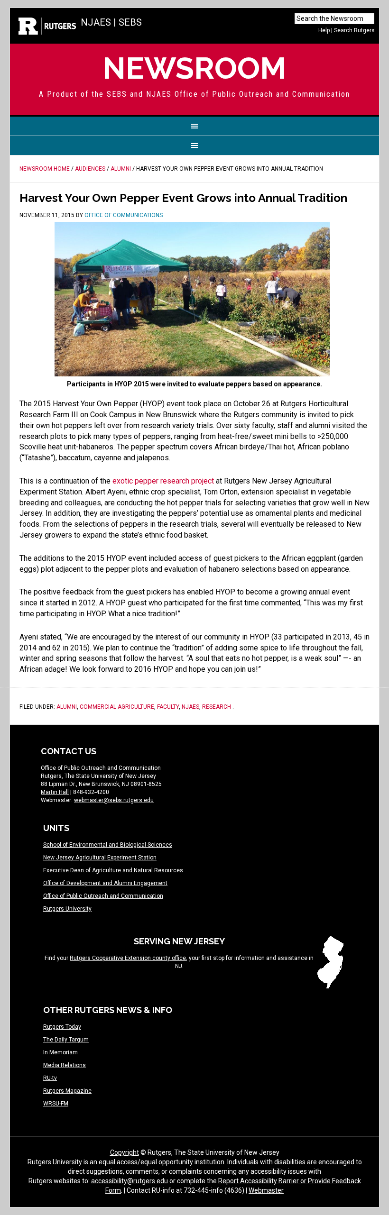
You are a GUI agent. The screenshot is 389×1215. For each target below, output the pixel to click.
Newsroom (194, 68)
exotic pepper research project (163, 480)
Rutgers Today (62, 1026)
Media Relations (64, 1065)
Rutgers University (67, 908)
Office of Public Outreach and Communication (103, 896)
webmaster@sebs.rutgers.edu (114, 800)
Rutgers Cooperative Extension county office (128, 958)
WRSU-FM (55, 1103)
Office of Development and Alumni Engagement (105, 883)
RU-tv (50, 1078)
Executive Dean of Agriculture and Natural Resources (113, 870)
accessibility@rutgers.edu (129, 1181)
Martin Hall (55, 792)
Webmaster (266, 1190)
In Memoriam (60, 1052)
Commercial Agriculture (117, 706)
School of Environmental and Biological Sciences (107, 844)
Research (216, 706)
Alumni (66, 706)
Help (324, 30)
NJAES (96, 22)
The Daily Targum (66, 1039)
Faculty (168, 706)
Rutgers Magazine (67, 1090)
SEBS (130, 22)
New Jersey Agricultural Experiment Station (100, 857)
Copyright (124, 1152)
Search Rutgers (354, 30)
